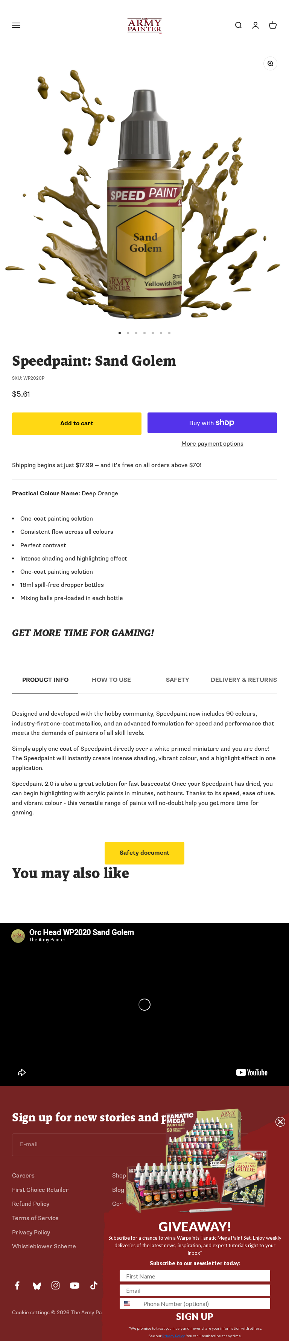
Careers (23, 1175)
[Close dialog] (280, 1122)
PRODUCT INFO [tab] (45, 680)
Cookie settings (31, 1312)
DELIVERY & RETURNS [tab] (244, 680)
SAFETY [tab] (177, 680)
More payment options (212, 444)
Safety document (144, 853)
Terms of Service (35, 1218)
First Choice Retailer (40, 1190)
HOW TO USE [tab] (111, 680)
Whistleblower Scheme (44, 1246)
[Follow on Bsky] (36, 1285)
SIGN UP (195, 1316)
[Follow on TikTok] (94, 1285)
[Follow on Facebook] (17, 1285)
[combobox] (130, 1303)
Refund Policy (30, 1204)
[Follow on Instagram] (55, 1285)
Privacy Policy (31, 1232)
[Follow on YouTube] (75, 1285)
